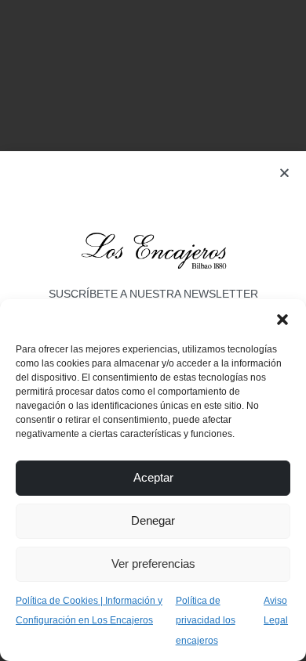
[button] (282, 319)
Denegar (153, 520)
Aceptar (153, 477)
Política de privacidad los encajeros (205, 620)
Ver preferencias (153, 563)
